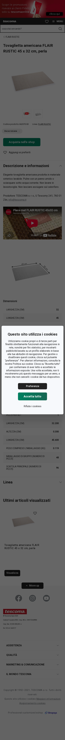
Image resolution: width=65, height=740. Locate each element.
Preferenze (32, 386)
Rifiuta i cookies (32, 406)
